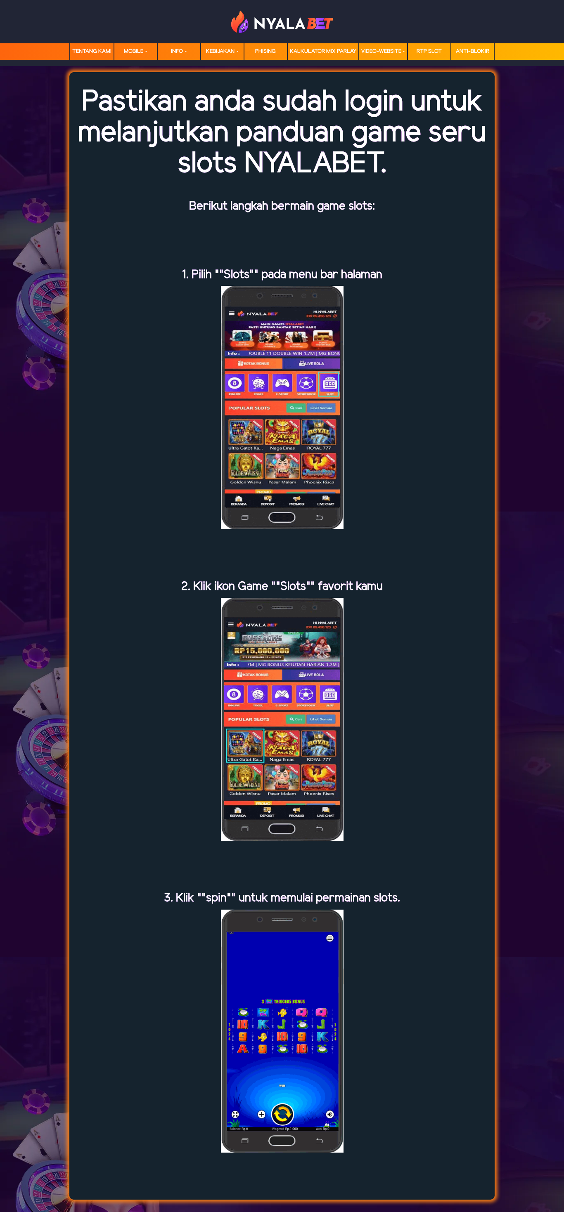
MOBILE (133, 51)
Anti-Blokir (472, 51)
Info (177, 51)
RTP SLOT (429, 51)
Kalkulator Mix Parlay (323, 51)
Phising (265, 51)
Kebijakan (220, 51)
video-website (381, 51)
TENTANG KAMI (91, 51)
